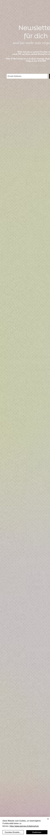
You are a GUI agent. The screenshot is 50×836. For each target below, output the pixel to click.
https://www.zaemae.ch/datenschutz (24, 826)
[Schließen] (46, 820)
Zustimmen (36, 832)
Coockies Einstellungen (14, 832)
